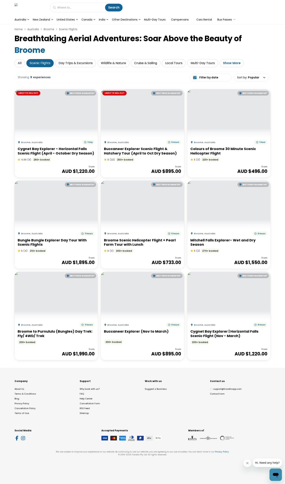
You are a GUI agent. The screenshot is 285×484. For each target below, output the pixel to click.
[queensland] (227, 438)
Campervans (180, 19)
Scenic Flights (68, 29)
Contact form (217, 393)
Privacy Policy (22, 403)
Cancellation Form (90, 403)
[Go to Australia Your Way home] (30, 7)
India (102, 19)
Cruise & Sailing (145, 63)
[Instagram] (23, 438)
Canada (86, 19)
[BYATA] (192, 438)
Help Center (86, 398)
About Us (19, 388)
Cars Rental (204, 19)
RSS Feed (85, 408)
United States (66, 19)
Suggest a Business (156, 388)
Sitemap (84, 413)
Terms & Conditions (25, 393)
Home (19, 29)
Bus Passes (224, 19)
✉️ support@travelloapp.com (226, 388)
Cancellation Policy (25, 408)
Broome (49, 29)
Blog (17, 398)
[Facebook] (17, 438)
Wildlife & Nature (113, 63)
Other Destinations (124, 19)
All (20, 63)
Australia (20, 19)
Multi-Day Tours (155, 19)
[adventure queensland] (208, 438)
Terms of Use (22, 413)
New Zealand (41, 19)
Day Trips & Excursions (76, 63)
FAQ (82, 393)
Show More (232, 63)
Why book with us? (90, 388)
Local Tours (173, 63)
